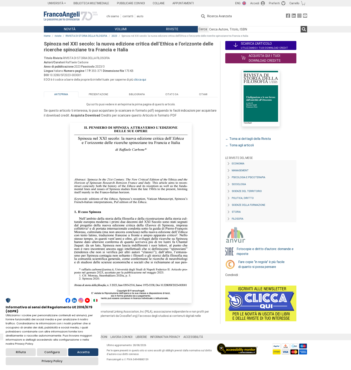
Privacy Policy (52, 361)
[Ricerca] (304, 29)
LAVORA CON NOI (121, 337)
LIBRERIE (141, 337)
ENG (237, 3)
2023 (114, 36)
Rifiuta (21, 352)
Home (47, 36)
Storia (236, 211)
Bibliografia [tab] (137, 94)
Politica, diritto (243, 198)
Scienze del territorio (247, 191)
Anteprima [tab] (61, 94)
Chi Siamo (112, 16)
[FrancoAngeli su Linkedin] (294, 16)
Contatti (127, 16)
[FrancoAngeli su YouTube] (305, 16)
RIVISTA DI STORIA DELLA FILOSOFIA (86, 36)
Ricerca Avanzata (219, 16)
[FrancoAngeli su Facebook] (288, 16)
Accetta (83, 352)
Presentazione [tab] (98, 94)
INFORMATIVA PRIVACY (165, 337)
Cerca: (203, 29)
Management (240, 170)
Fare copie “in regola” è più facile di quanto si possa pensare (261, 264)
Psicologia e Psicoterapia (248, 177)
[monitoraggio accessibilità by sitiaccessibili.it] (237, 346)
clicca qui (140, 79)
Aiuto (140, 16)
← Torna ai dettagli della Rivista (248, 139)
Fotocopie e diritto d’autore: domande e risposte (265, 251)
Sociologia (239, 184)
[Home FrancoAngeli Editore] (71, 16)
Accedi (254, 3)
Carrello (294, 3)
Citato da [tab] (171, 94)
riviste (58, 36)
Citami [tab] (203, 94)
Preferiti (274, 3)
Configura (52, 352)
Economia (238, 163)
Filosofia (237, 218)
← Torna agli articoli (239, 145)
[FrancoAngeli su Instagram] (299, 16)
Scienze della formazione (248, 205)
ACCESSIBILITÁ (193, 337)
